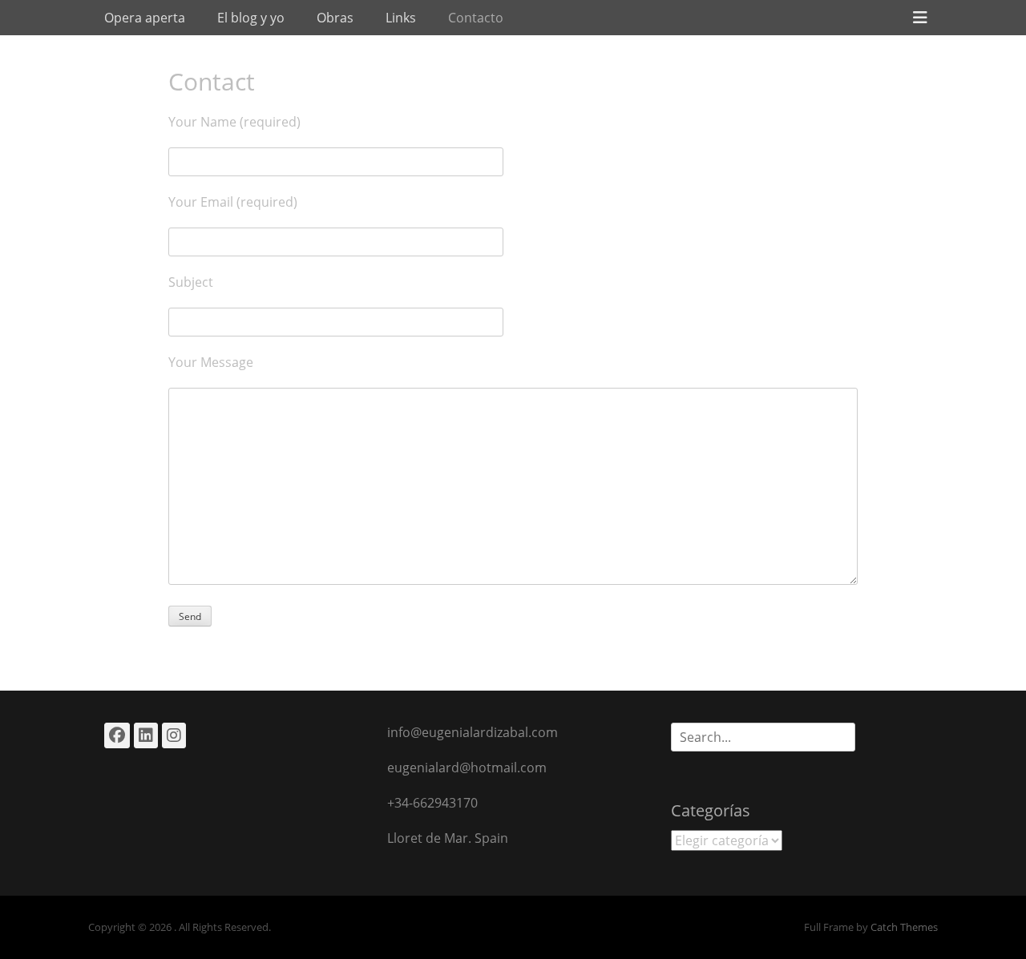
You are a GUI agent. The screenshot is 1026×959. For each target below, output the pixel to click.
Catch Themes (904, 927)
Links (401, 17)
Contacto (475, 17)
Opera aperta (144, 17)
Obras (335, 17)
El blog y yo (251, 17)
